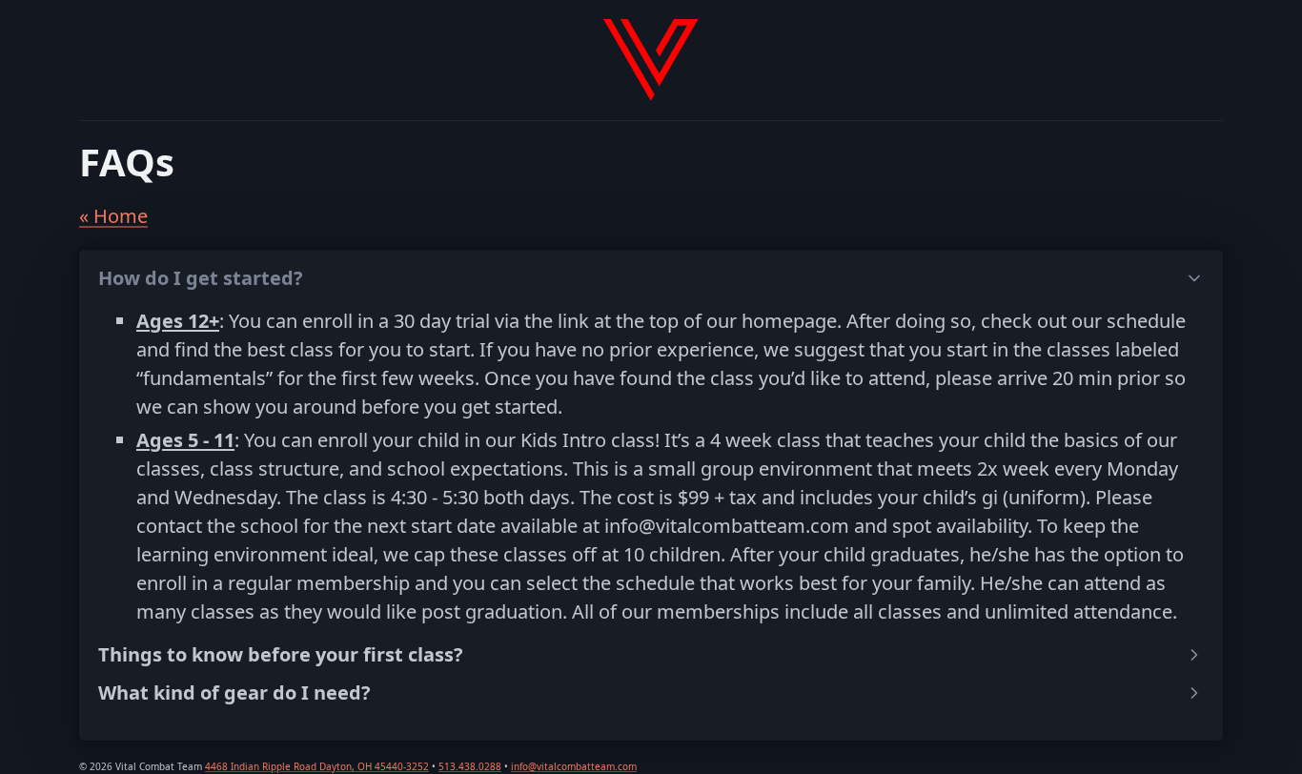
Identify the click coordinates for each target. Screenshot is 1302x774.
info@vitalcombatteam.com (574, 766)
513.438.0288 (469, 766)
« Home (113, 216)
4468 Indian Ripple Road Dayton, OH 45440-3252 (317, 766)
